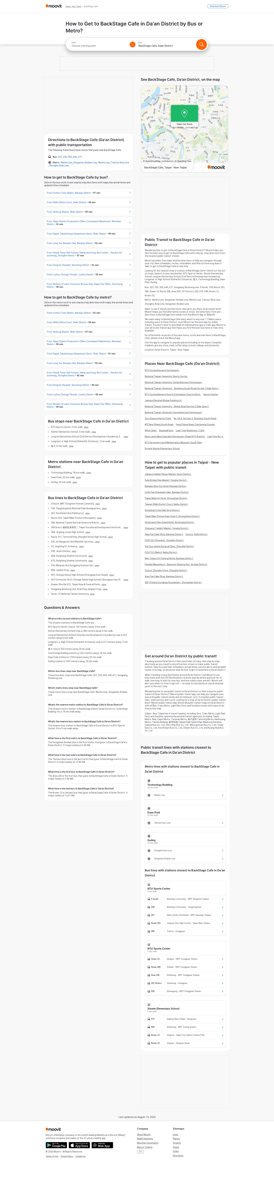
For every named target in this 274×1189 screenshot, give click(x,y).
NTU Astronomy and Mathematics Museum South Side (173, 442)
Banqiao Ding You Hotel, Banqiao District (165, 486)
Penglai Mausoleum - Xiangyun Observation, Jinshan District (176, 564)
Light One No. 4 (215, 436)
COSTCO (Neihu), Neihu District (161, 552)
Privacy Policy (67, 1156)
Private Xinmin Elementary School (162, 448)
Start (74, 43)
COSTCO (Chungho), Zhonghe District (164, 540)
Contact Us (80, 1156)
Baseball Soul (166, 430)
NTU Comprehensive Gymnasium (162, 370)
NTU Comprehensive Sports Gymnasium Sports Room (173, 394)
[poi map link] (184, 129)
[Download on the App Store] (79, 1145)
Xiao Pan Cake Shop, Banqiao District (164, 534)
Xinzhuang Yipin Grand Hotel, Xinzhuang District (169, 522)
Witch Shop (151, 430)
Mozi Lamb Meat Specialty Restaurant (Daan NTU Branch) (175, 436)
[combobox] (99, 45)
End (140, 43)
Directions (178, 1155)
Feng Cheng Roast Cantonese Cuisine (195, 424)
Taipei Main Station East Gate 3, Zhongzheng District (172, 516)
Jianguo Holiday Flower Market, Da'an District (168, 474)
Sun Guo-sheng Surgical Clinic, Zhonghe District (169, 546)
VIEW (86, 427)
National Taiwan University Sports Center (166, 376)
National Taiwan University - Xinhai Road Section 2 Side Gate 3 (177, 406)
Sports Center (210, 394)
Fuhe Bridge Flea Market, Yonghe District (165, 480)
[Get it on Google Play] (56, 1145)
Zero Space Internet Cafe (158, 418)
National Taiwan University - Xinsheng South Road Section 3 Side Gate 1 (182, 388)
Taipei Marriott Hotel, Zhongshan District (166, 498)
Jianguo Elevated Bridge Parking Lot (163, 400)
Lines (175, 1134)
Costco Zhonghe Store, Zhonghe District (166, 570)
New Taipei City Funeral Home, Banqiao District (169, 558)
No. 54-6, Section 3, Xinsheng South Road (195, 418)
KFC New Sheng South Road (159, 424)
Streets (177, 1143)
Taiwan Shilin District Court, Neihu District (166, 504)
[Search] (201, 44)
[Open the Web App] (102, 1145)
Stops (176, 1147)
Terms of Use (52, 1156)
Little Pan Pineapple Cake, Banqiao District (166, 492)
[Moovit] (54, 6)
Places (176, 1138)
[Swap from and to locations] (132, 44)
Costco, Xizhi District (196, 534)
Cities (176, 1151)
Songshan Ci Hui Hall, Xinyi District (162, 510)
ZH (140, 1151)
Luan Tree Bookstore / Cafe (190, 430)
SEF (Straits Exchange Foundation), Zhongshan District (173, 582)
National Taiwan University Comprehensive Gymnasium (173, 382)
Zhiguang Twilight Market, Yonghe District (166, 528)
